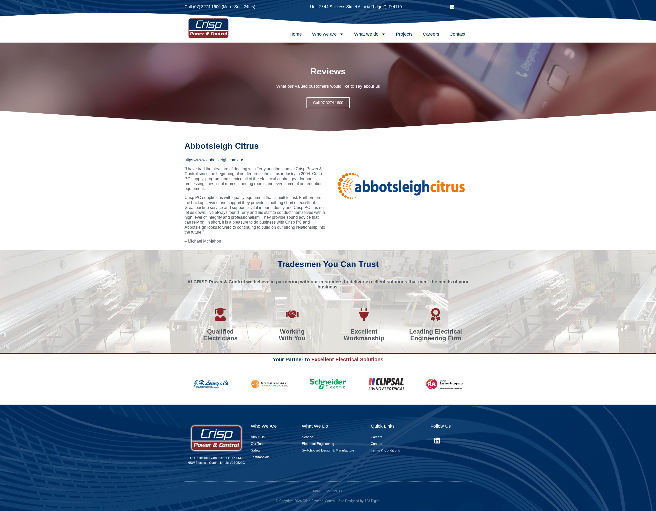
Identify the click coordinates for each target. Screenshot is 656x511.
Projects (404, 34)
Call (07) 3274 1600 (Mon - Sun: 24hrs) (219, 7)
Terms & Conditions (385, 450)
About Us (258, 437)
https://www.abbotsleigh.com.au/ (213, 160)
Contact (457, 34)
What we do (366, 34)
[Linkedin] (452, 7)
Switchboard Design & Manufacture (328, 450)
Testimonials (260, 457)
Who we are (324, 34)
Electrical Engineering (318, 444)
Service (307, 437)
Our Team (258, 444)
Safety (256, 450)
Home (296, 34)
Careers (431, 34)
